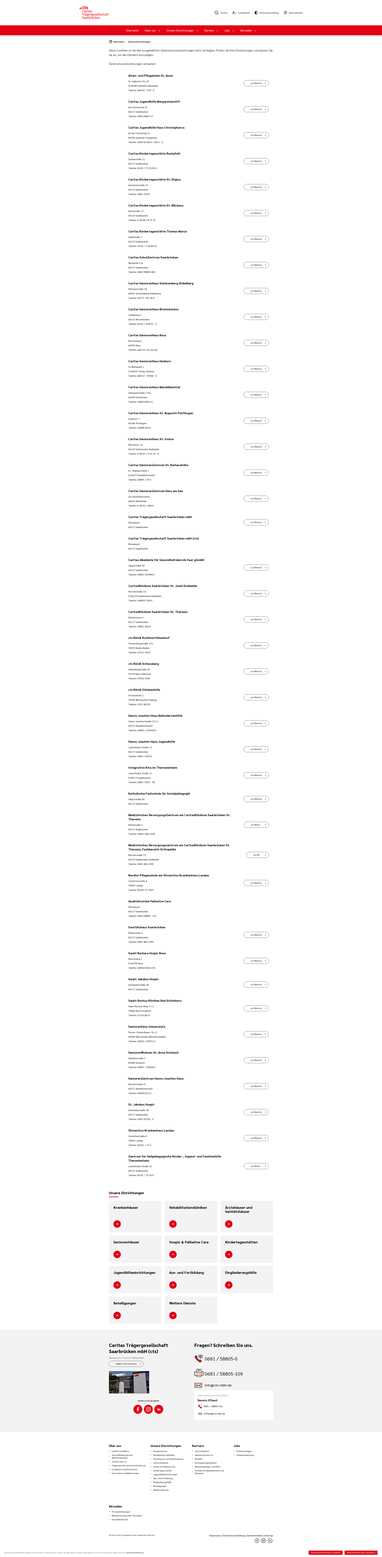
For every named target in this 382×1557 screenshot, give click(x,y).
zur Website (256, 83)
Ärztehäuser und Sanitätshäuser (238, 1209)
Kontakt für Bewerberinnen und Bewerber (209, 1471)
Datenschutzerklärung (233, 1535)
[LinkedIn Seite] (158, 1409)
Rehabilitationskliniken (188, 1207)
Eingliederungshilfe (241, 1272)
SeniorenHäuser (126, 1242)
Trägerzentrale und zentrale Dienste (129, 1465)
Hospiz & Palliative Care (189, 1242)
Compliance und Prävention (124, 1469)
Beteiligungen (124, 1303)
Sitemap (269, 1535)
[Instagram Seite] (148, 1409)
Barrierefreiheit (255, 1535)
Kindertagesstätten (241, 1242)
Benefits (199, 1458)
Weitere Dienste (182, 1303)
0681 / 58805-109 (224, 1374)
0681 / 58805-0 (221, 1358)
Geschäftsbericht (120, 1519)
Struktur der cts (119, 1461)
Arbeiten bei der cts (204, 1455)
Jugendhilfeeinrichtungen (134, 1272)
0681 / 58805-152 (213, 1406)
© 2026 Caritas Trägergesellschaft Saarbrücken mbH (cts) (132, 1535)
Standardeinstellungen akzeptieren (361, 1553)
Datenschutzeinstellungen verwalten (132, 64)
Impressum (215, 1535)
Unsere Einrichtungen (139, 41)
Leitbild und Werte (120, 1451)
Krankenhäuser (125, 1207)
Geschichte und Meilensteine (125, 1473)
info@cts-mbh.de (218, 1385)
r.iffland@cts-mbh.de (214, 1413)
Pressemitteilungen (121, 1511)
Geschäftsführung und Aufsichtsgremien (122, 1456)
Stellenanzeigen (244, 1451)
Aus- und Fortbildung (186, 1272)
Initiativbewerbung (245, 1455)
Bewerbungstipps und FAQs (207, 1466)
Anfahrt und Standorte (126, 1363)
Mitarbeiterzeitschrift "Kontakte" (127, 1515)
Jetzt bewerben (202, 1451)
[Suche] (218, 13)
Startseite (132, 30)
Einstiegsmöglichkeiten (206, 1462)
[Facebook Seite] (137, 1409)
